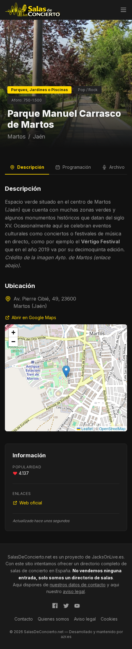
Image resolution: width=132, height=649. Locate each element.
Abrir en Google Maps (34, 317)
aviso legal (74, 591)
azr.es (66, 636)
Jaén (39, 136)
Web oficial (30, 502)
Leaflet (86, 428)
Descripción (30, 167)
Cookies (109, 618)
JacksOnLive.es (108, 556)
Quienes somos (53, 618)
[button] (66, 371)
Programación (77, 167)
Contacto (23, 618)
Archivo (117, 167)
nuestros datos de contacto (78, 584)
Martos (16, 136)
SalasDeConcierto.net (30, 556)
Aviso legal (85, 618)
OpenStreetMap (112, 428)
